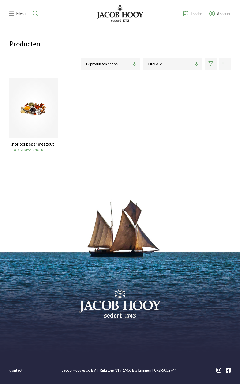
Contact (15, 370)
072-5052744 (165, 370)
